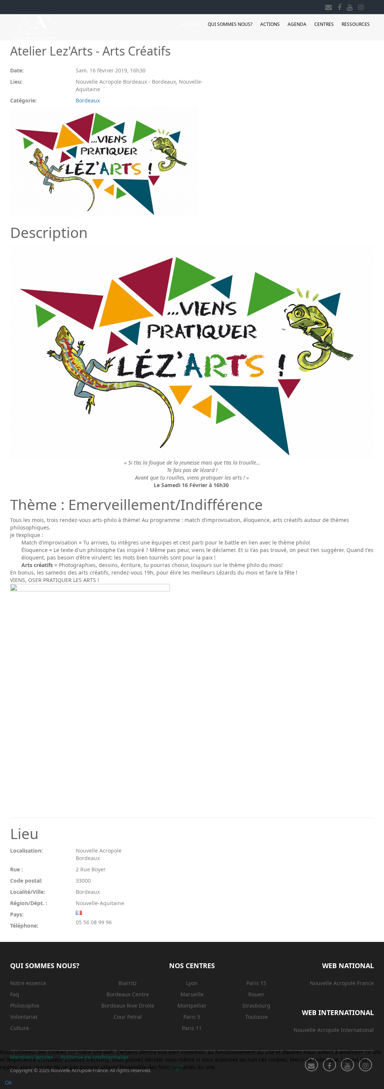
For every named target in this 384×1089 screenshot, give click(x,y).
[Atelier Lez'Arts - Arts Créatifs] (104, 161)
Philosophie (24, 1005)
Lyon (192, 983)
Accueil (190, 24)
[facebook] (339, 6)
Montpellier (192, 1005)
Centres (324, 24)
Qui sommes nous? (230, 24)
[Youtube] (349, 6)
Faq (14, 994)
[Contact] (328, 6)
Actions (270, 24)
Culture (19, 1028)
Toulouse (256, 1016)
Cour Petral (128, 1016)
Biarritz (127, 983)
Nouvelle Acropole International (334, 1029)
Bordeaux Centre (127, 994)
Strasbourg (256, 1005)
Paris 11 (192, 1028)
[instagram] (361, 6)
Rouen (256, 994)
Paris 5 (191, 1016)
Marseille (192, 994)
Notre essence (28, 983)
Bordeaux (88, 100)
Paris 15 (256, 983)
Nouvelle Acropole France (342, 983)
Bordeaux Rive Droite (127, 1005)
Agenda (297, 24)
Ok (8, 1082)
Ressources (356, 24)
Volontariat (24, 1016)
